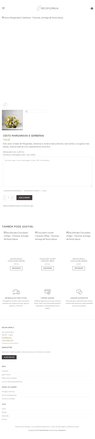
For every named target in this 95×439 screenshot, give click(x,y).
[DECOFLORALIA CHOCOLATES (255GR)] (16, 243)
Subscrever (9, 357)
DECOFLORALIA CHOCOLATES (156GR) (78, 260)
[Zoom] (5, 104)
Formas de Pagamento (9, 395)
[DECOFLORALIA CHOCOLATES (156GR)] (78, 243)
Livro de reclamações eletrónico (12, 382)
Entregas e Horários (8, 391)
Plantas (4, 412)
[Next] (88, 62)
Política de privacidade (9, 378)
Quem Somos (6, 374)
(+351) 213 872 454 (7, 340)
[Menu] (3, 8)
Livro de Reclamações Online (40, 427)
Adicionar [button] (16, 268)
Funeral (4, 419)
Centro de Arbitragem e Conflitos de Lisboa (65, 427)
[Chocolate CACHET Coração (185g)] (47, 243)
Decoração (5, 416)
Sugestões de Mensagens (13, 191)
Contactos (5, 371)
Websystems (62, 430)
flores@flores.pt (7, 338)
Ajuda (44, 191)
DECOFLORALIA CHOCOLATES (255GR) (16, 260)
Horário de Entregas (31, 191)
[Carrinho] (92, 8)
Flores (4, 409)
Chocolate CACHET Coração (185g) (47, 260)
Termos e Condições (8, 399)
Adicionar (24, 197)
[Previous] (7, 62)
